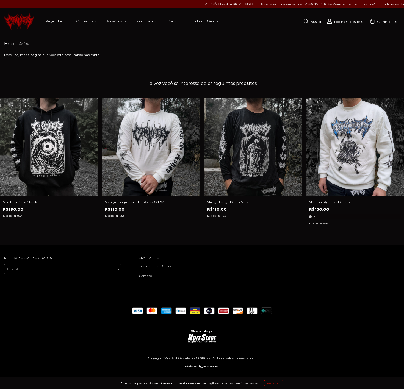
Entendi (273, 383)
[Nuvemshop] (202, 367)
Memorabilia (146, 21)
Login (338, 22)
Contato (145, 276)
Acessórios (114, 21)
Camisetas (84, 21)
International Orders (202, 21)
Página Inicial (56, 21)
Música (170, 21)
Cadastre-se (355, 22)
